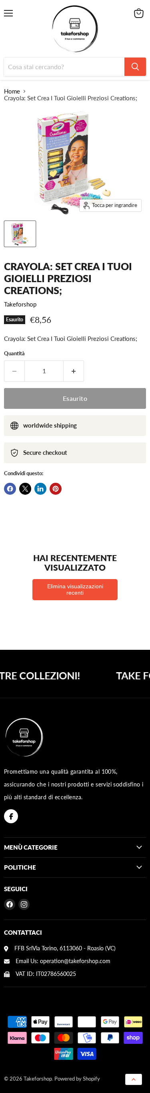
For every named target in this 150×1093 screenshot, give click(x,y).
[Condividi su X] (25, 489)
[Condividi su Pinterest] (56, 489)
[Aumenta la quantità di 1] (74, 370)
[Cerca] (135, 67)
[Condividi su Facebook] (10, 489)
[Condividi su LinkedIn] (40, 489)
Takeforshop (20, 304)
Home (12, 91)
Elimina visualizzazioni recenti (75, 589)
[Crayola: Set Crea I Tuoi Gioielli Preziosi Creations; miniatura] (20, 234)
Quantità (14, 353)
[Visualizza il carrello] (139, 13)
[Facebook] (11, 816)
